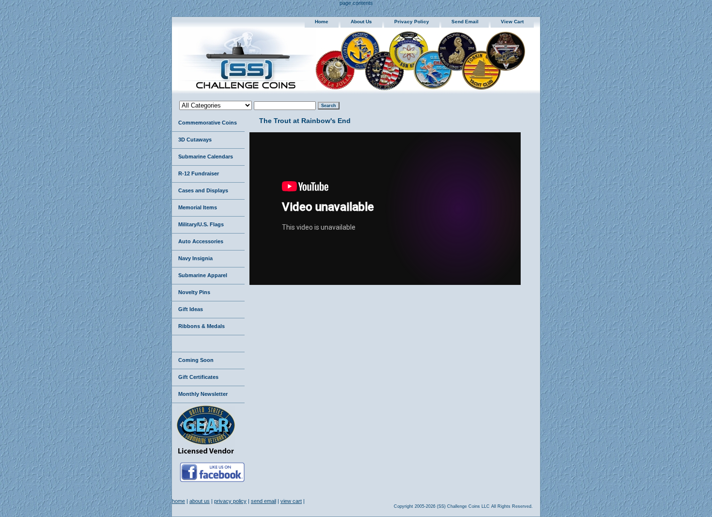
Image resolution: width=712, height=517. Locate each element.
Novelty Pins (194, 292)
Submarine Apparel (202, 275)
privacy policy (411, 21)
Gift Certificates (198, 377)
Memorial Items (197, 207)
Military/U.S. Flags (201, 224)
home (321, 21)
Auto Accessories (200, 241)
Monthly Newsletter (203, 394)
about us (361, 21)
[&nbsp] (208, 343)
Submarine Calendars (205, 156)
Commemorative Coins (207, 122)
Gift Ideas (190, 309)
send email (465, 21)
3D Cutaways (195, 139)
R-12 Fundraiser (198, 173)
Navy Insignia (195, 258)
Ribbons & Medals (201, 326)
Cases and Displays (203, 190)
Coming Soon (196, 360)
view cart (512, 21)
